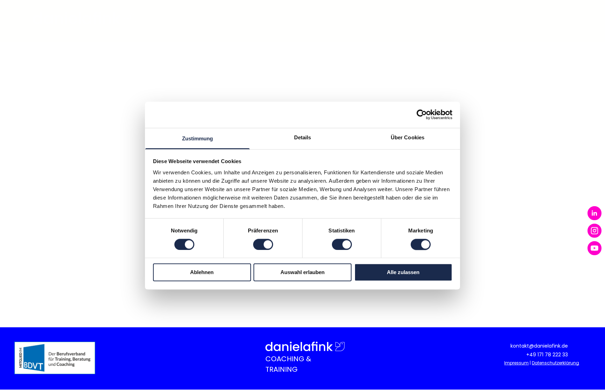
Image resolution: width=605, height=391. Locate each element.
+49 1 (532, 354)
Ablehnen (202, 272)
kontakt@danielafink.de (539, 345)
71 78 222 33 (553, 354)
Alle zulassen (403, 272)
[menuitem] (247, 18)
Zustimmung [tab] (197, 138)
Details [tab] (302, 137)
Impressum (516, 363)
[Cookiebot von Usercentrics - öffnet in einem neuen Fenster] (421, 114)
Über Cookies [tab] (407, 137)
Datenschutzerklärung (555, 363)
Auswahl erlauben (302, 272)
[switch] (263, 244)
